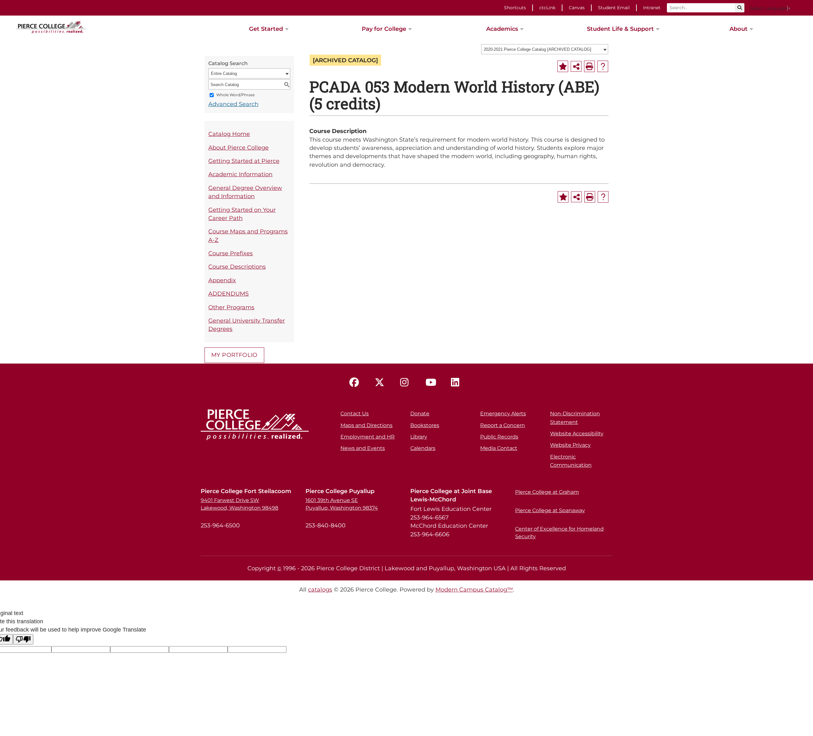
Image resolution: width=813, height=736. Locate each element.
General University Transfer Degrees (246, 324)
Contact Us (354, 414)
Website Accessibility (576, 434)
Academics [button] (502, 28)
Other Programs (231, 307)
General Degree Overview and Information (245, 191)
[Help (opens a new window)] (602, 66)
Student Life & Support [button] (620, 28)
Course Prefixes (230, 253)
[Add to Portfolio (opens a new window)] (562, 66)
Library (418, 437)
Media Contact (498, 448)
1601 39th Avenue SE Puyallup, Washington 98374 (342, 504)
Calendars (422, 448)
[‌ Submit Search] (739, 7)
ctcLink (547, 7)
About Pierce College (238, 147)
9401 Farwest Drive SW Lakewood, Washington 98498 (239, 504)
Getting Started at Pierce (243, 160)
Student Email (614, 7)
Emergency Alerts (503, 414)
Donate (419, 414)
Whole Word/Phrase (235, 95)
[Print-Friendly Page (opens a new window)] (589, 66)
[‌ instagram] (406, 382)
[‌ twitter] (381, 382)
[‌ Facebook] (355, 382)
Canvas (577, 7)
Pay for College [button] (384, 28)
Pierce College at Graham (547, 492)
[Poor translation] (23, 639)
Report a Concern (502, 425)
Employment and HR (367, 437)
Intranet (652, 7)
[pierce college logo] (51, 26)
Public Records (499, 437)
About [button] (738, 28)
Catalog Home (229, 133)
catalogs (320, 589)
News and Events (362, 448)
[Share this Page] (576, 66)
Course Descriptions (237, 266)
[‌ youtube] (432, 382)
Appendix (222, 280)
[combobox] (544, 49)
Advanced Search (233, 104)
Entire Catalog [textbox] (224, 73)
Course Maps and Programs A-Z (248, 235)
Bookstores (424, 425)
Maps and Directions (366, 425)
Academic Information (240, 174)
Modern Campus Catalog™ (474, 589)
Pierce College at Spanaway (550, 510)
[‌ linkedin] (457, 382)
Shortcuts (515, 7)
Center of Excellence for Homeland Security (559, 532)
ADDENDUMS (228, 293)
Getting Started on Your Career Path (242, 213)
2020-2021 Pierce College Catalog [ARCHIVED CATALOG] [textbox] (537, 49)
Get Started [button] (266, 28)
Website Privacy (570, 445)
